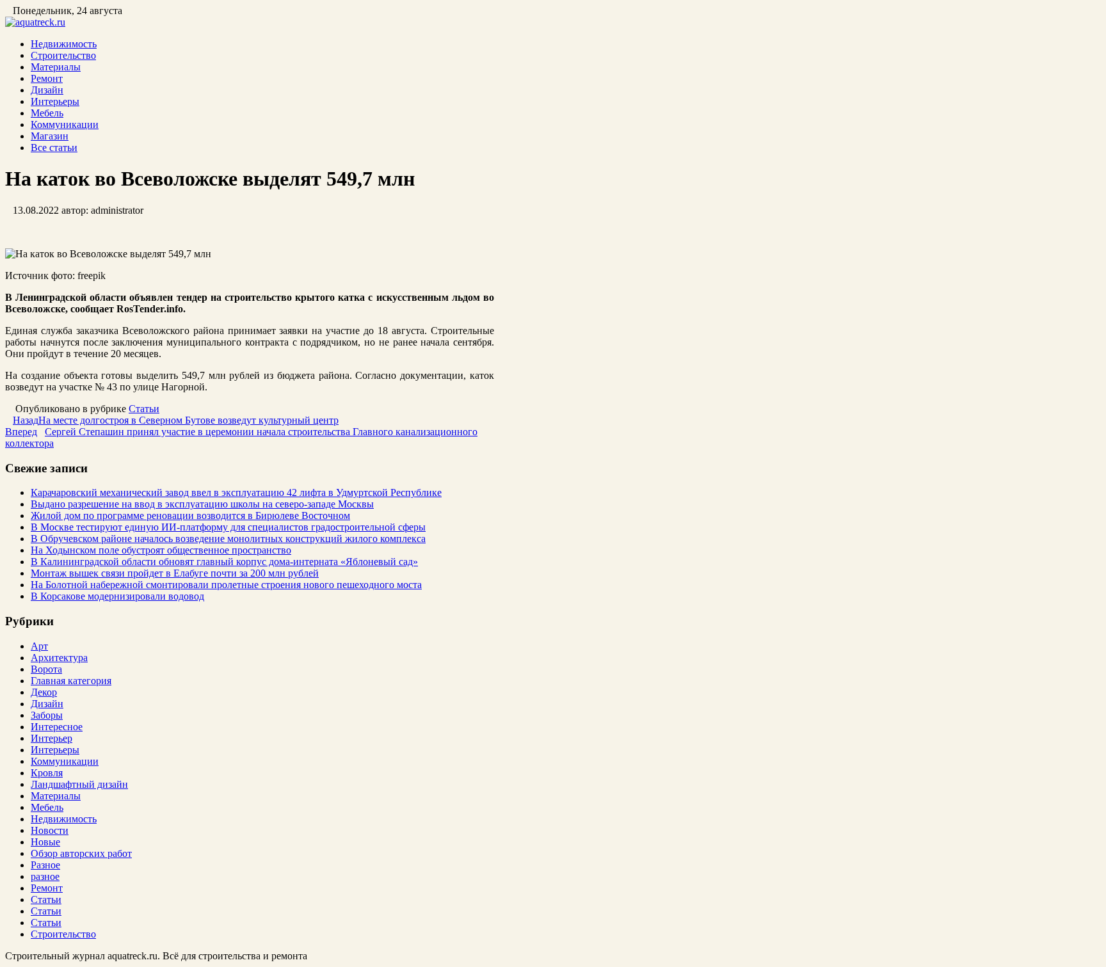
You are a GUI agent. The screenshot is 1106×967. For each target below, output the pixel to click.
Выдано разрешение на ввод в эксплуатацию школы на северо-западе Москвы (202, 504)
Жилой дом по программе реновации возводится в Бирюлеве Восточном (190, 515)
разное (45, 876)
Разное (45, 864)
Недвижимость (64, 43)
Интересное (57, 726)
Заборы (47, 715)
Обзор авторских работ (81, 853)
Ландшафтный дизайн (79, 784)
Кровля (47, 772)
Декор (44, 692)
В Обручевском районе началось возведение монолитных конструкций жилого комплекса (228, 538)
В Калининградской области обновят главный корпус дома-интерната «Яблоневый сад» (224, 561)
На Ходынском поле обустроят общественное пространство (161, 550)
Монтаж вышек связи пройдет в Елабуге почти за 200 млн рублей (175, 573)
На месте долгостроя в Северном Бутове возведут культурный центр (176, 420)
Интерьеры (55, 101)
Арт (39, 646)
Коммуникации (65, 124)
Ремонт (47, 78)
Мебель (47, 113)
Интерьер (51, 738)
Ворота (46, 669)
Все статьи (54, 147)
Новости (49, 830)
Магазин (49, 136)
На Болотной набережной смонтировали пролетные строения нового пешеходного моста (226, 584)
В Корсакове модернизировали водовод (117, 596)
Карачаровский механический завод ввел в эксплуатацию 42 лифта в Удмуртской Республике (236, 492)
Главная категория (71, 680)
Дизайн (47, 89)
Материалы (56, 66)
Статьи (144, 408)
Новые (45, 841)
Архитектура (59, 657)
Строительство (63, 55)
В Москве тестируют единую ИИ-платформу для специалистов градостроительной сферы (228, 527)
